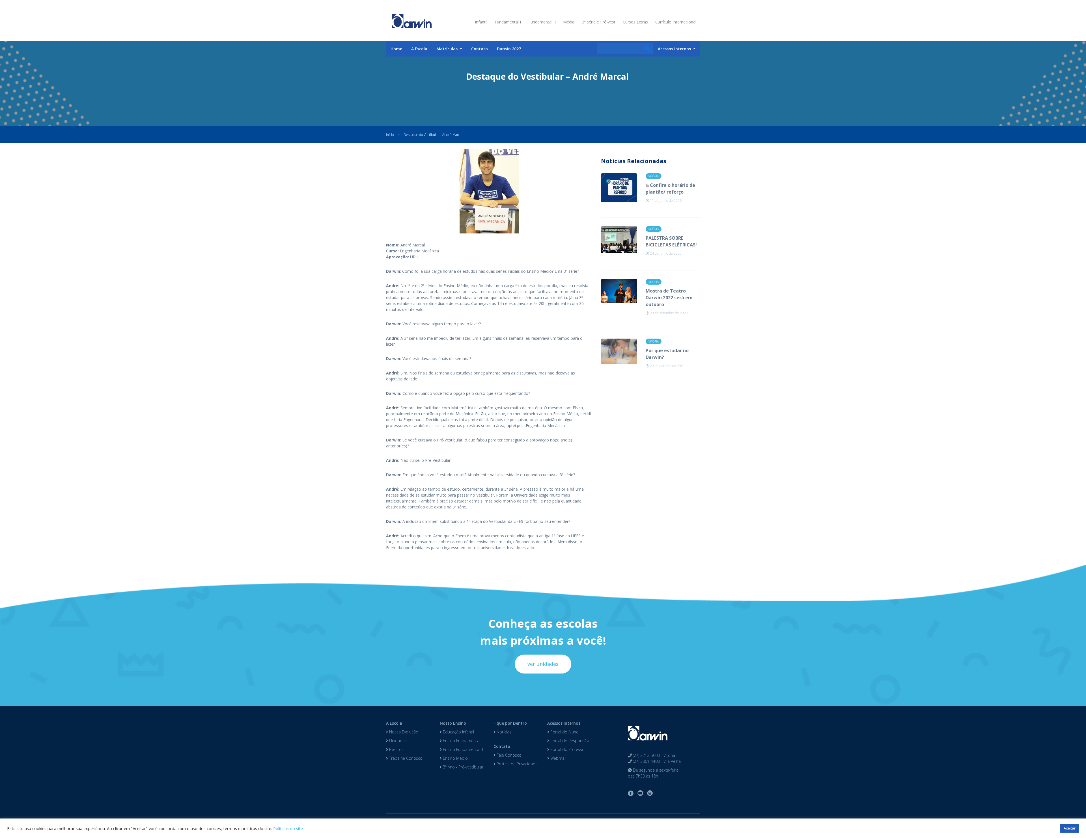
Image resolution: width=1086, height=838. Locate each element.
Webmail (557, 758)
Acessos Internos (563, 723)
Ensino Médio (455, 758)
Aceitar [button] (1070, 828)
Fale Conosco (508, 755)
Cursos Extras (635, 22)
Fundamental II (542, 22)
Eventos (396, 749)
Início (390, 134)
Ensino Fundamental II (462, 749)
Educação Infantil (458, 732)
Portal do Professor (567, 749)
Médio (569, 22)
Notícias (503, 732)
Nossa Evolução (403, 732)
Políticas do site (288, 828)
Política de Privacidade (516, 763)
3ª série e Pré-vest (598, 22)
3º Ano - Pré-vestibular (462, 767)
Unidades (397, 740)
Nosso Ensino (453, 723)
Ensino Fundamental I (462, 740)
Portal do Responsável (570, 740)
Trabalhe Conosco (405, 758)
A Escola (419, 48)
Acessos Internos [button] (675, 48)
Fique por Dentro (510, 723)
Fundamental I (508, 22)
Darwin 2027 (509, 48)
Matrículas (447, 48)
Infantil (481, 22)
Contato (479, 48)
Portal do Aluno (564, 732)
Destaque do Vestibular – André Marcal (433, 134)
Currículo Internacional (675, 22)
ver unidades (543, 664)
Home (396, 48)
